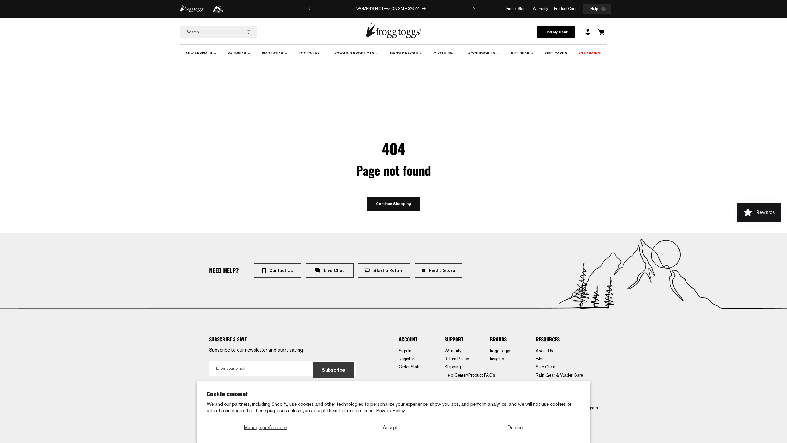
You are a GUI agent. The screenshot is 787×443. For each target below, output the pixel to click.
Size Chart (546, 366)
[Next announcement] (474, 8)
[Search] (249, 32)
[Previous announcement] (309, 8)
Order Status (411, 366)
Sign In (405, 350)
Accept (390, 427)
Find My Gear (556, 32)
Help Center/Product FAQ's (470, 375)
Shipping (453, 366)
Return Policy (457, 358)
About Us (544, 350)
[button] (597, 9)
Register (406, 358)
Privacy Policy (390, 410)
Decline (515, 427)
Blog (540, 358)
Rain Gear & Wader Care (559, 375)
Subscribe (333, 370)
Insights (497, 358)
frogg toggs (501, 350)
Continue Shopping (393, 203)
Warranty (453, 350)
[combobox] (218, 32)
